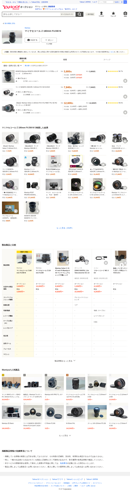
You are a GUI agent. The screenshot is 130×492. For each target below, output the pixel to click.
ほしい (50, 40)
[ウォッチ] (125, 81)
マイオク (101, 16)
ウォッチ (113, 16)
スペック (107, 60)
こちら (111, 52)
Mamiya (27, 28)
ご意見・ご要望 (72, 486)
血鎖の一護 (119, 2)
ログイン (38, 9)
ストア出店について (57, 486)
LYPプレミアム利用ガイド (81, 483)
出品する (33, 40)
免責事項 (63, 463)
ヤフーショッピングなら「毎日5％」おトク (61, 9)
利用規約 (67, 483)
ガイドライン (97, 483)
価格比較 (23, 59)
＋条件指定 (90, 14)
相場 (65, 60)
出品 (125, 16)
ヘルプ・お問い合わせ (87, 486)
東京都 (27, 65)
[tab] (23, 59)
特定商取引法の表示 (41, 486)
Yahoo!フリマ (57, 479)
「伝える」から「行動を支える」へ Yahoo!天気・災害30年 (26, 2)
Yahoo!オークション (40, 479)
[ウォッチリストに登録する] (29, 263)
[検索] (125, 2)
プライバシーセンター (53, 483)
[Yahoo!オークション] (18, 6)
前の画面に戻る (10, 23)
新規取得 (51, 6)
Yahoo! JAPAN (85, 2)
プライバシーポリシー (35, 483)
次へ (121, 265)
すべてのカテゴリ (67, 14)
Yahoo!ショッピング (75, 479)
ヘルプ (94, 2)
